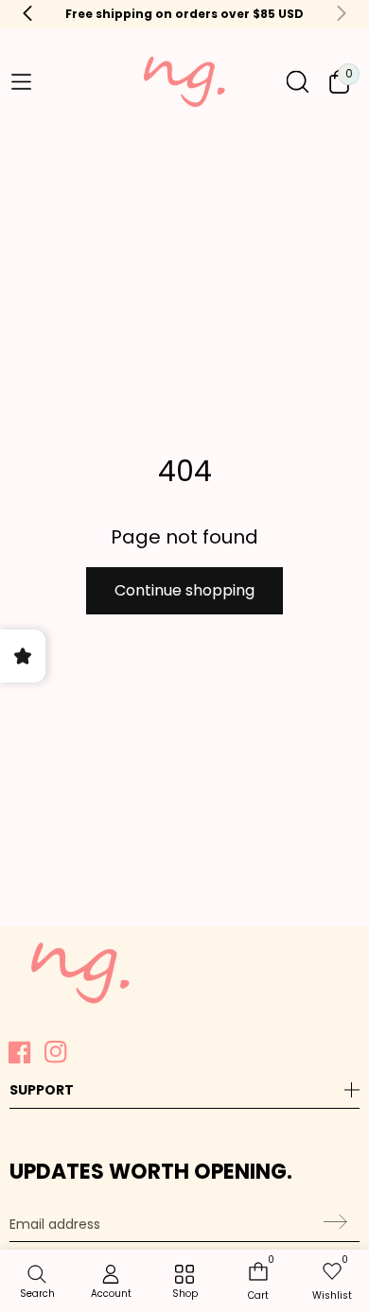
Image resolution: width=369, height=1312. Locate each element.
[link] (184, 1282)
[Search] (297, 82)
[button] (21, 82)
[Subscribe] (333, 1222)
